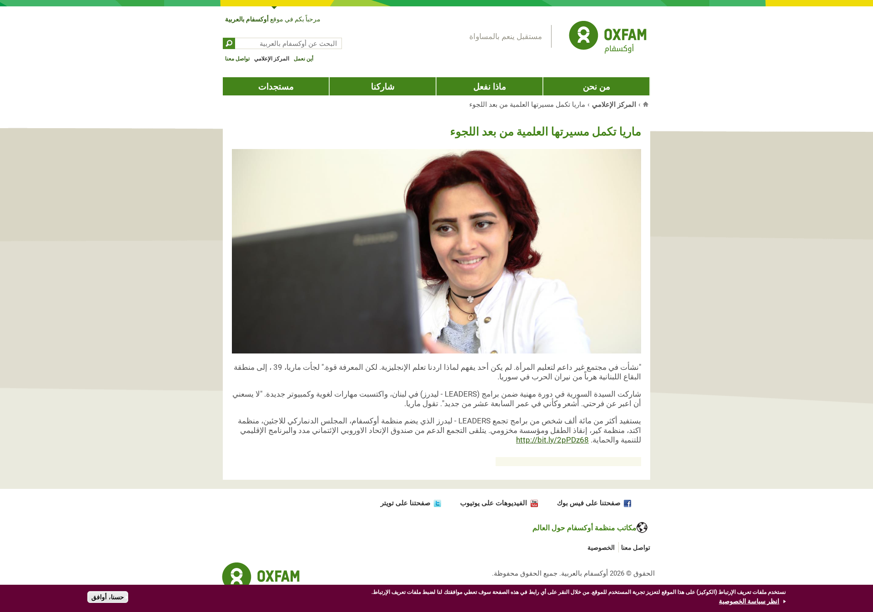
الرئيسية (646, 104)
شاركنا (383, 86)
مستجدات (276, 86)
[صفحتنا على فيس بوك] (626, 503)
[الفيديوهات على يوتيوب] (532, 503)
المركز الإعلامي (271, 58)
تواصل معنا (237, 58)
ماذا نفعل (489, 86)
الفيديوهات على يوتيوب (493, 503)
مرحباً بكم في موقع (273, 19)
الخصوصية (601, 547)
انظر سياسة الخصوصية (749, 601)
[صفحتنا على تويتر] (436, 503)
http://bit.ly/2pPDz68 (552, 439)
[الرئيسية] (607, 38)
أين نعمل (303, 58)
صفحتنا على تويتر (406, 503)
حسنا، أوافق (107, 597)
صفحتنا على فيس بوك (589, 503)
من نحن (596, 86)
